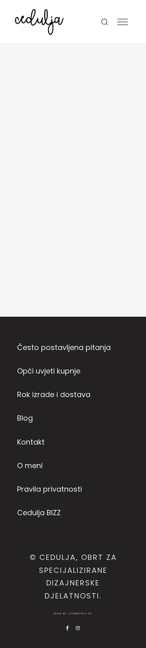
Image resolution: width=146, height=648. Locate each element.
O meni (30, 465)
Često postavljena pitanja (64, 347)
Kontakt (31, 442)
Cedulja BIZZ (39, 513)
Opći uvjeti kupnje (48, 371)
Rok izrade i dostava (53, 394)
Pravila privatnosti (49, 489)
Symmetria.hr (80, 613)
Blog (25, 418)
